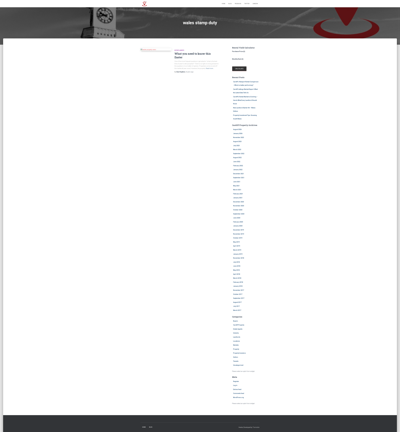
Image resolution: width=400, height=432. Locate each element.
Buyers (235, 321)
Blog (230, 3)
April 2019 (236, 246)
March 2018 (237, 278)
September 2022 (238, 153)
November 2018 (238, 258)
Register (236, 381)
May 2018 (236, 270)
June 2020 (236, 218)
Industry (236, 333)
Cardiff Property (238, 325)
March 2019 (237, 250)
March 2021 (237, 190)
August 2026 (237, 129)
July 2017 (236, 306)
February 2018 (238, 282)
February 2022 (238, 165)
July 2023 (236, 145)
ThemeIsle (256, 427)
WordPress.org (238, 397)
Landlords (236, 337)
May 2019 (236, 242)
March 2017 (237, 310)
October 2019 (237, 238)
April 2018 (236, 274)
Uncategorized (238, 365)
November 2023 (238, 137)
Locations (236, 341)
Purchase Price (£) (238, 51)
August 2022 (237, 157)
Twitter (246, 3)
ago (190, 72)
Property (236, 349)
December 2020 (238, 202)
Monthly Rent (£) (237, 59)
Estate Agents (179, 50)
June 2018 (236, 266)
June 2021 (236, 182)
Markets (236, 345)
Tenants (235, 361)
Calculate (239, 69)
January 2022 (237, 169)
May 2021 (236, 186)
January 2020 (237, 226)
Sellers (235, 357)
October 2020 (237, 210)
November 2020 (238, 206)
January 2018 (237, 286)
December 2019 (238, 230)
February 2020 (238, 222)
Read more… (210, 68)
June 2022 (236, 161)
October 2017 (237, 294)
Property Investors (239, 353)
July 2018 (236, 262)
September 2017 (238, 298)
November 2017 (238, 290)
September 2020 (238, 214)
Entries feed (237, 389)
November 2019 (238, 234)
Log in (235, 385)
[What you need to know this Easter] (156, 49)
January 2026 (237, 133)
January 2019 (237, 254)
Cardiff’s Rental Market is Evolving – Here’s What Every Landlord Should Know (245, 100)
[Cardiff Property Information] (144, 3)
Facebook (238, 3)
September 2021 (238, 177)
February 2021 (238, 194)
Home (223, 3)
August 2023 (237, 141)
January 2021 (237, 198)
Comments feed (238, 393)
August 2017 (237, 302)
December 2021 (238, 174)
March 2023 (237, 149)
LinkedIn (255, 3)
